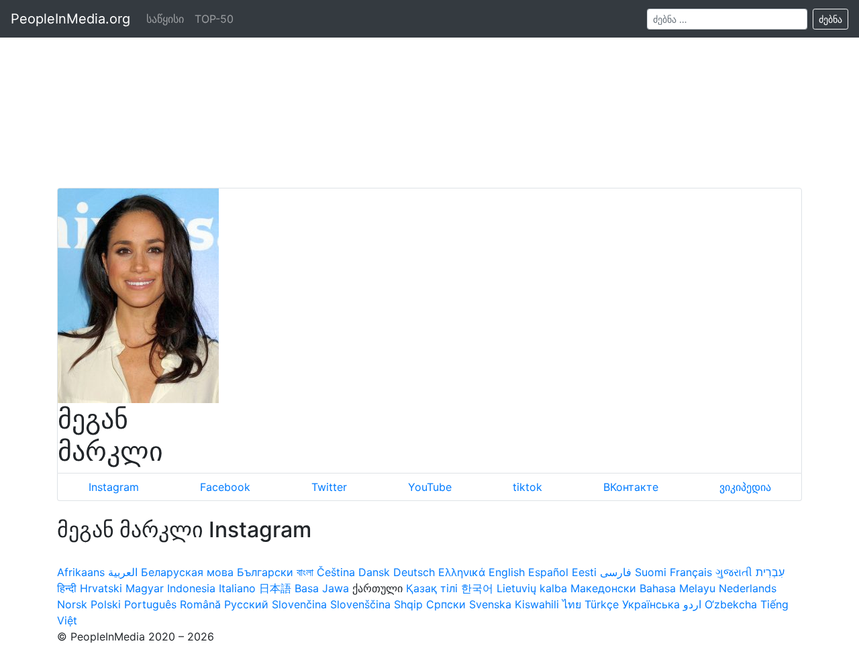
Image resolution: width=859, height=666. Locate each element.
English (507, 572)
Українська (651, 604)
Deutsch (414, 572)
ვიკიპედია (745, 487)
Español (548, 572)
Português (150, 604)
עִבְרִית (770, 572)
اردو (692, 604)
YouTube (430, 487)
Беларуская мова (187, 572)
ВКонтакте (630, 487)
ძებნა (830, 19)
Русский (246, 604)
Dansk (374, 572)
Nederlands (747, 588)
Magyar (144, 588)
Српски (446, 604)
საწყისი (165, 18)
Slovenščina (360, 604)
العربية (123, 572)
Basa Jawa (322, 588)
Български (265, 572)
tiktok (527, 487)
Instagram (114, 487)
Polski (106, 604)
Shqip (408, 604)
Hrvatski (101, 588)
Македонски (603, 588)
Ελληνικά (461, 572)
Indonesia (191, 588)
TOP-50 (214, 18)
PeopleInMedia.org (70, 19)
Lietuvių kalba (532, 588)
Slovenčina (299, 604)
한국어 (477, 588)
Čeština (336, 572)
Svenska (490, 604)
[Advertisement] (429, 94)
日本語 (275, 588)
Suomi (650, 572)
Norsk (72, 604)
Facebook (225, 487)
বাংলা (305, 572)
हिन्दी (67, 588)
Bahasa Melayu (677, 588)
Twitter (329, 487)
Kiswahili (537, 604)
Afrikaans (81, 572)
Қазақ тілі (432, 588)
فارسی (615, 572)
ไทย (571, 604)
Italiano (237, 588)
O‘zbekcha (731, 604)
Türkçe (602, 604)
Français (691, 572)
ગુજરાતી (733, 572)
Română (200, 604)
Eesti (584, 572)
